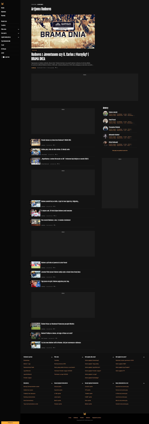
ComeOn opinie (89, 386)
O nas (70, 417)
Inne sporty (3, 33)
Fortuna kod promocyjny (122, 390)
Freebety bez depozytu (29, 393)
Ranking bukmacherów (29, 397)
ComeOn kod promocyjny (122, 404)
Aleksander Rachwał (114, 134)
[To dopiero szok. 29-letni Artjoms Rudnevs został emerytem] (63, 213)
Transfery (3, 25)
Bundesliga (30, 212)
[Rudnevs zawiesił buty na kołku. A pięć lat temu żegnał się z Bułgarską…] (63, 203)
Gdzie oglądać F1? (120, 370)
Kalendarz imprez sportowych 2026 (125, 360)
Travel (2, 45)
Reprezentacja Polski (29, 367)
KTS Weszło (3, 49)
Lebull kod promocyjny (121, 397)
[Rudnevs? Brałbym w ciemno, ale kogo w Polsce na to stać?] (63, 335)
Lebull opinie (57, 397)
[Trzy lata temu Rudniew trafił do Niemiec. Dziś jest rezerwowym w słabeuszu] (63, 345)
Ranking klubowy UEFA (60, 363)
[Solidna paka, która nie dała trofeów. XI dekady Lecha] (63, 151)
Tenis (125, 115)
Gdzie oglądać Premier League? (93, 370)
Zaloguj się (10, 422)
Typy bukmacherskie (5, 41)
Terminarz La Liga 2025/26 (61, 374)
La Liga (125, 114)
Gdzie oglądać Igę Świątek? (123, 367)
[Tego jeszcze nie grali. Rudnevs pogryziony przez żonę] (63, 283)
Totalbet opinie (88, 393)
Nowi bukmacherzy (28, 400)
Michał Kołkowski (45, 164)
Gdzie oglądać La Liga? (91, 374)
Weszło (30, 150)
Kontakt (82, 417)
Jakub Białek (44, 154)
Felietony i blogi (112, 115)
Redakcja (76, 417)
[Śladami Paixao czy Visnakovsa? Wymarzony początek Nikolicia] (63, 326)
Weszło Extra (4, 21)
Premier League (112, 114)
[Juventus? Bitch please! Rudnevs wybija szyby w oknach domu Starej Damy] (63, 274)
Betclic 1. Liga (27, 363)
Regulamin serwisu (96, 417)
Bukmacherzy (26, 383)
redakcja (33, 67)
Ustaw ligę (133, 145)
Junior (2, 53)
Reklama (88, 417)
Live (125, 122)
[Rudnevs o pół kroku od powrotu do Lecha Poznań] (63, 265)
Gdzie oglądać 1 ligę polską (92, 363)
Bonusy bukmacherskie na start (31, 386)
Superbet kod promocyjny (122, 386)
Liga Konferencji (28, 374)
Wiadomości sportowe (28, 357)
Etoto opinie (88, 400)
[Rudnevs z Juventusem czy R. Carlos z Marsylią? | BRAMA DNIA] (63, 41)
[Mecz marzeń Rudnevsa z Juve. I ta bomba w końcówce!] (63, 222)
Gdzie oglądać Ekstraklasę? (92, 360)
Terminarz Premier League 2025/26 (63, 370)
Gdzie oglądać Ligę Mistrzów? (92, 367)
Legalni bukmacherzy (6, 37)
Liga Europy (30, 161)
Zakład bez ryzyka (28, 390)
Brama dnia (34, 50)
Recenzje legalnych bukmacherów (61, 383)
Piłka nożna (3, 29)
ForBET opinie (88, 397)
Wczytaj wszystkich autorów (119, 150)
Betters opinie (88, 404)
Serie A (129, 114)
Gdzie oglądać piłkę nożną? (90, 357)
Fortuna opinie (57, 386)
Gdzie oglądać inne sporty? (121, 357)
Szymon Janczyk (113, 112)
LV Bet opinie (57, 393)
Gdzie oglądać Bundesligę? (92, 377)
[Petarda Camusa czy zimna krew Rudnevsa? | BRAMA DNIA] (63, 142)
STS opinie (87, 390)
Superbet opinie (58, 390)
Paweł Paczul (112, 119)
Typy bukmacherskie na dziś (31, 404)
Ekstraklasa (130, 115)
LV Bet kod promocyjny (121, 393)
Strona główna (33, 4)
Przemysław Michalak (114, 127)
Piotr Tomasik (44, 338)
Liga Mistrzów (27, 370)
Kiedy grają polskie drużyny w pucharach (64, 367)
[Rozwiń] (18, 29)
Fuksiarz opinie (58, 404)
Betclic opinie (57, 400)
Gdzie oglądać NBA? (121, 363)
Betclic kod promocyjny (121, 400)
